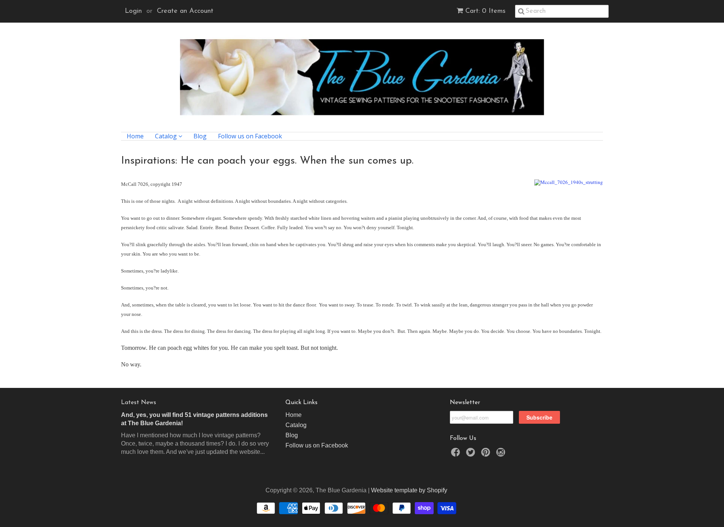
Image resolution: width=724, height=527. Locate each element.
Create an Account (185, 11)
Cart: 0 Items (485, 11)
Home (135, 136)
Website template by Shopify (409, 490)
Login (133, 11)
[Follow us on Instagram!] (502, 454)
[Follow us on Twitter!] (471, 454)
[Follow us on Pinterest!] (486, 454)
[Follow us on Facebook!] (456, 454)
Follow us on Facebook (250, 136)
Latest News (138, 403)
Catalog (166, 136)
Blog (200, 136)
